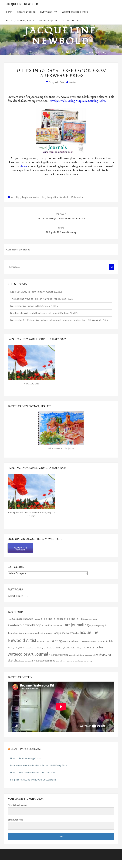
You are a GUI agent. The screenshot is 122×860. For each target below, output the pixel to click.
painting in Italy (105, 641)
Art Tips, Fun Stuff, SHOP (19, 20)
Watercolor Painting (58, 654)
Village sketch (82, 648)
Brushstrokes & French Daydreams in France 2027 (36, 312)
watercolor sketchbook (25, 661)
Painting (56, 641)
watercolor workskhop (84, 661)
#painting (37, 619)
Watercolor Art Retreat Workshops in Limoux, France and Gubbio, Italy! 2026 (51, 320)
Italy (50, 633)
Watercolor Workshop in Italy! (26, 305)
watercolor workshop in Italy (66, 661)
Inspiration (43, 633)
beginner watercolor (33, 197)
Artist (72, 82)
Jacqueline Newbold (22, 4)
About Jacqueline (48, 20)
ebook (23, 166)
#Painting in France (52, 619)
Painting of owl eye (29, 648)
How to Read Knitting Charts (26, 758)
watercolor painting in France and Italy (82, 655)
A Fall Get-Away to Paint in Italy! (27, 291)
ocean (48, 641)
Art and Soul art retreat (53, 625)
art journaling (77, 624)
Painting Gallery (48, 12)
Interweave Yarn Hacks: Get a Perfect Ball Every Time (38, 765)
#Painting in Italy (74, 619)
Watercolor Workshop (44, 660)
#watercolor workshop (24, 625)
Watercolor (77, 197)
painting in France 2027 (89, 641)
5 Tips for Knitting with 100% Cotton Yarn (33, 779)
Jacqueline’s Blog (26, 12)
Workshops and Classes (75, 12)
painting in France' (71, 641)
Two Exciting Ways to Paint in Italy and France (35, 298)
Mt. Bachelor (41, 641)
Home (9, 12)
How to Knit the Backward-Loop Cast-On (32, 772)
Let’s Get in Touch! (72, 20)
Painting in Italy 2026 (15, 648)
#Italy (10, 619)
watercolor (95, 647)
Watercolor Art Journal (28, 654)
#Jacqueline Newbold (22, 618)
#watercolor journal (91, 619)
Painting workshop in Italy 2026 (48, 648)
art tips (15, 197)
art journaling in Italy (96, 626)
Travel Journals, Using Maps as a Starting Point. (77, 101)
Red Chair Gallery (70, 648)
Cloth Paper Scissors (25, 749)
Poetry (61, 648)
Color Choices (33, 633)
